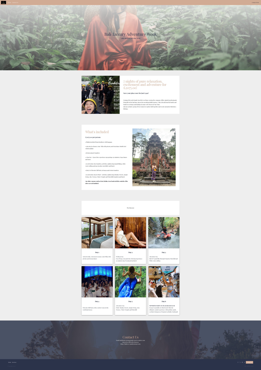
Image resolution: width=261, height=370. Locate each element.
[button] (9, 2)
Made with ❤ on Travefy (248, 366)
